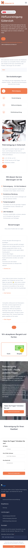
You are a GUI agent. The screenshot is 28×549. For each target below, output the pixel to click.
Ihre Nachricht (6, 460)
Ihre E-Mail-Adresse (8, 453)
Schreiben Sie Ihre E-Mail (8, 534)
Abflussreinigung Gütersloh (9, 518)
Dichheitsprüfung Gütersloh (9, 521)
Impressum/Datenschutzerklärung (11, 499)
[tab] (14, 91)
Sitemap (4, 508)
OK (14, 546)
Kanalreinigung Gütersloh (8, 516)
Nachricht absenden (14, 473)
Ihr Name (5, 446)
